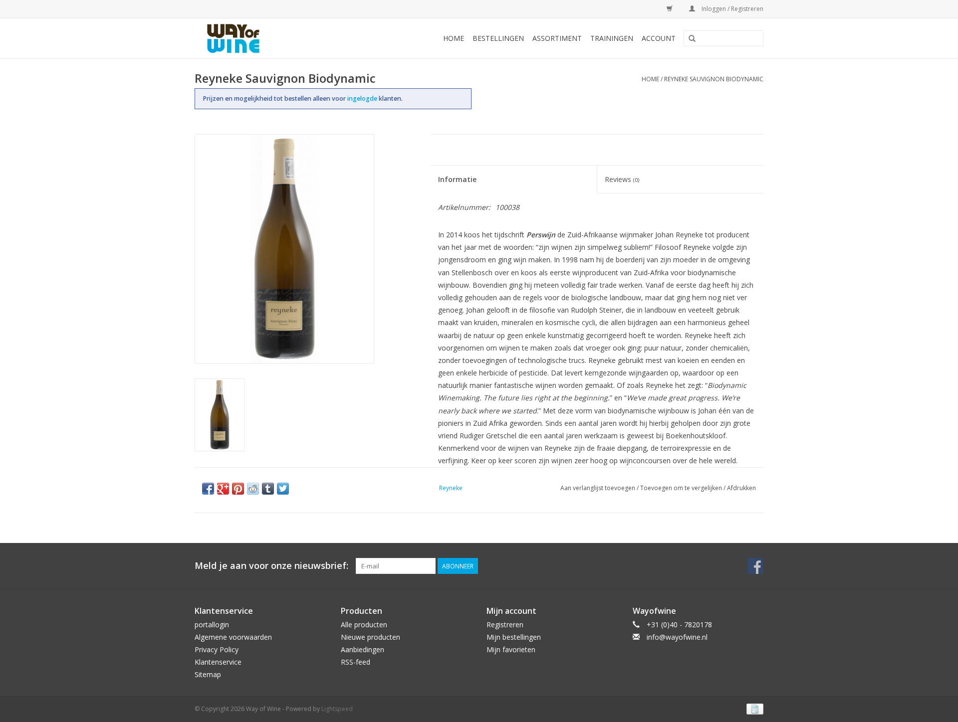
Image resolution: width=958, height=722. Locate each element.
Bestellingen (498, 38)
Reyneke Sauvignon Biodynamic (713, 79)
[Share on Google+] (223, 489)
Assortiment (557, 38)
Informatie (457, 179)
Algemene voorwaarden (233, 637)
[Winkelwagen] (668, 8)
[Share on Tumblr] (268, 489)
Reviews (622, 179)
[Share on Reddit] (253, 489)
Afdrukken (741, 488)
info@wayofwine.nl (677, 637)
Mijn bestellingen (513, 637)
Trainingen (611, 38)
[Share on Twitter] (283, 489)
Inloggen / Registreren (731, 8)
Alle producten (364, 624)
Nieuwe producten (370, 637)
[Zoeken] (692, 38)
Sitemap (208, 674)
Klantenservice (218, 662)
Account (659, 38)
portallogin (212, 624)
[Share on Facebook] (208, 489)
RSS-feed (355, 662)
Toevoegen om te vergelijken (681, 488)
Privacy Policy (217, 649)
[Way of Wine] (249, 38)
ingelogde (363, 98)
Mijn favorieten (510, 649)
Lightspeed (337, 709)
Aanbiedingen (362, 649)
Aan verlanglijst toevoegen (597, 488)
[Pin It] (238, 489)
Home (453, 38)
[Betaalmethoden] (753, 708)
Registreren (504, 624)
